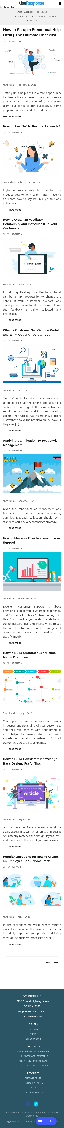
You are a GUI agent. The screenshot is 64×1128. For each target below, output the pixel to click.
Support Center (34, 1078)
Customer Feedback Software (34, 1051)
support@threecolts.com (32, 1011)
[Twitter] (36, 1104)
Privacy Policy (12, 1112)
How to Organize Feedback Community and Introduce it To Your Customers (30, 224)
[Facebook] (28, 1104)
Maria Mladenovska (12, 182)
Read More (15, 116)
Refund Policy (42, 1112)
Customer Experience (44, 16)
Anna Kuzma (9, 84)
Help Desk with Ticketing (34, 1056)
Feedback (42, 11)
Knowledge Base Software (34, 1060)
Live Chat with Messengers (34, 1065)
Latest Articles (25, 11)
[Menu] (60, 3)
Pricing (34, 1034)
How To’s (32, 20)
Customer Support (18, 16)
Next (48, 962)
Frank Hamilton (10, 713)
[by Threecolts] (32, 3)
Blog (34, 1087)
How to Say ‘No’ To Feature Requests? (32, 126)
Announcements (33, 1092)
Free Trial (33, 1029)
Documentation (34, 1082)
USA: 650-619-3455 (32, 1016)
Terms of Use (27, 1112)
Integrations (34, 1038)
